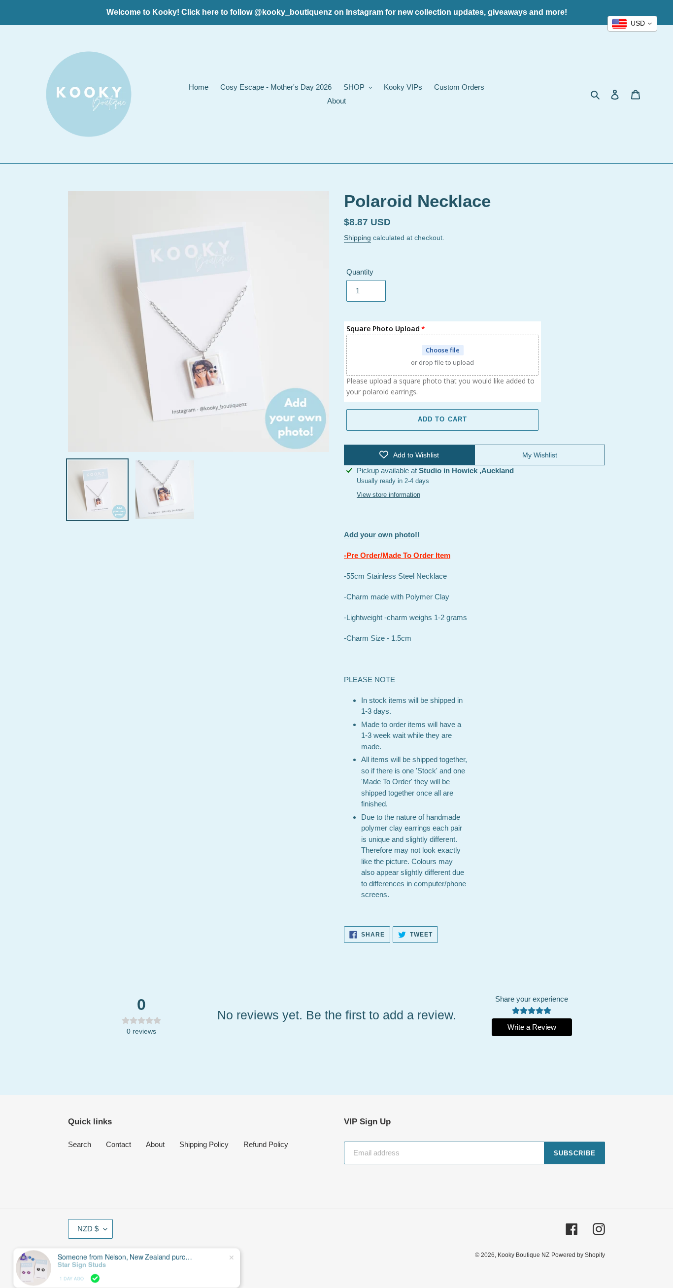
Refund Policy (265, 1144)
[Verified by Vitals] (95, 1264)
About (155, 1144)
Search (79, 1144)
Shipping (357, 238)
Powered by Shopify (578, 1255)
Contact (118, 1144)
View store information (388, 494)
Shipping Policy (204, 1144)
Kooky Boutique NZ (523, 1255)
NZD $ (88, 1228)
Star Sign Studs (82, 1250)
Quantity (359, 272)
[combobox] (632, 24)
